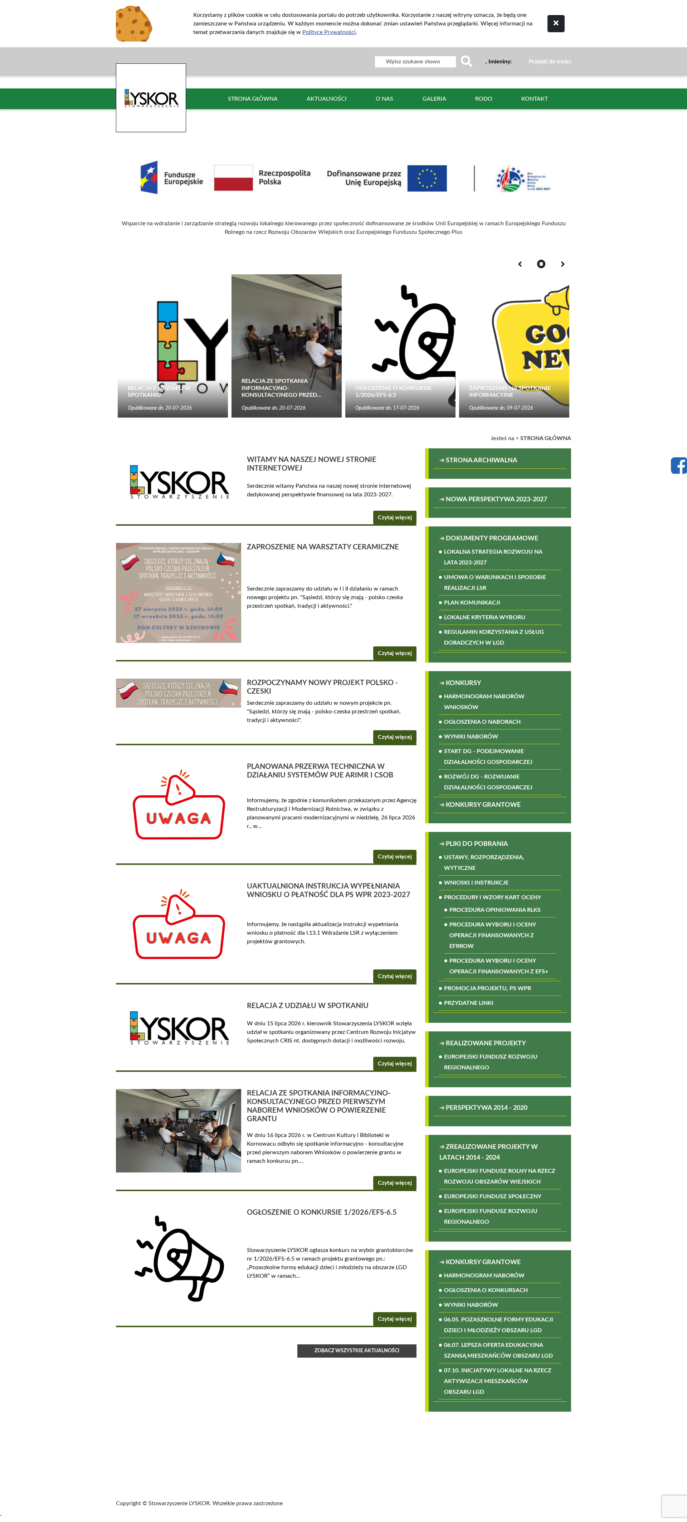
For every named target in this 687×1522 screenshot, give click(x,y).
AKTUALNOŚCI (327, 99)
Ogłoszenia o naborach (482, 722)
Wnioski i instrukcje (476, 883)
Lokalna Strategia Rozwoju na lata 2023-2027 (493, 557)
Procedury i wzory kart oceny (492, 897)
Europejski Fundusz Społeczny (492, 1196)
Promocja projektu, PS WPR (487, 988)
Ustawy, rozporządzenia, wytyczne (484, 862)
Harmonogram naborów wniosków (484, 702)
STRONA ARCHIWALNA (503, 460)
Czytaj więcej (395, 517)
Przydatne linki (468, 1003)
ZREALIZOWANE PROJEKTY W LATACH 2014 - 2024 (488, 1152)
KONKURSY (463, 683)
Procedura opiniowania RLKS (495, 910)
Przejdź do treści (550, 61)
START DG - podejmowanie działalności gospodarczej (488, 756)
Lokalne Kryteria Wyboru (484, 617)
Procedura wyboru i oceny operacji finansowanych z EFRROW (492, 935)
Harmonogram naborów (484, 1275)
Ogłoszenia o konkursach (486, 1290)
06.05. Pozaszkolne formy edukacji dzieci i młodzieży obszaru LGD (498, 1325)
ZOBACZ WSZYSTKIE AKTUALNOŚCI (357, 1350)
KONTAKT (534, 99)
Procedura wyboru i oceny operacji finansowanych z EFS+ (498, 966)
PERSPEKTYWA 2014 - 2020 (486, 1108)
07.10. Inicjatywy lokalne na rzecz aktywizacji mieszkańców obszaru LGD (497, 1381)
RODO (483, 99)
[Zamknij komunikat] (556, 23)
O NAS (384, 99)
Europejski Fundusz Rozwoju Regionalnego (490, 1062)
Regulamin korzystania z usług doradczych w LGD (494, 637)
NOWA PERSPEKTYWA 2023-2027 (496, 499)
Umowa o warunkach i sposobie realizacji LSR (495, 582)
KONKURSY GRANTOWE (483, 805)
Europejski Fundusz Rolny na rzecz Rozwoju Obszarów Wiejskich (499, 1176)
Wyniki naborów (471, 737)
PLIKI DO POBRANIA (477, 844)
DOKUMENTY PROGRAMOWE (492, 538)
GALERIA (434, 99)
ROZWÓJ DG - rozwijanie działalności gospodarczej (488, 782)
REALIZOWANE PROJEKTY (486, 1043)
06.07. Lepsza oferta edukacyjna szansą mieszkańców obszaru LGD (498, 1350)
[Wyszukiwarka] (466, 62)
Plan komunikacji (472, 603)
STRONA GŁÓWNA (253, 99)
